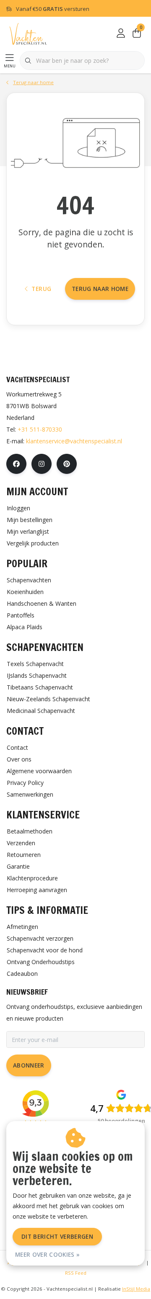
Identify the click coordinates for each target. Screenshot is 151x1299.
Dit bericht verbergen (57, 1236)
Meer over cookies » (47, 1254)
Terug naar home (100, 289)
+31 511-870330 (40, 429)
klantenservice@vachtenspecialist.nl (74, 441)
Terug (41, 289)
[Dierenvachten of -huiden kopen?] (28, 33)
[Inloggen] (121, 33)
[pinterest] (67, 464)
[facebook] (16, 464)
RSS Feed (75, 1273)
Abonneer (28, 1065)
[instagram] (41, 464)
